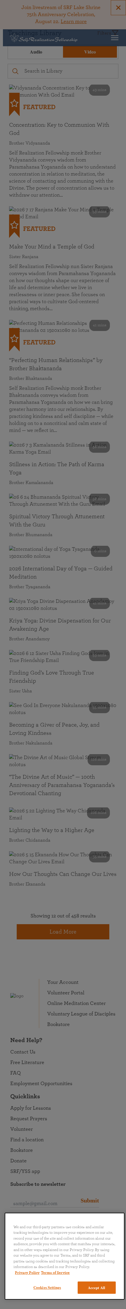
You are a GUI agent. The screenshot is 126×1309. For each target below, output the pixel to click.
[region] (65, 1256)
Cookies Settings (47, 1287)
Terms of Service (55, 1273)
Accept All (96, 1287)
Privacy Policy (27, 1273)
